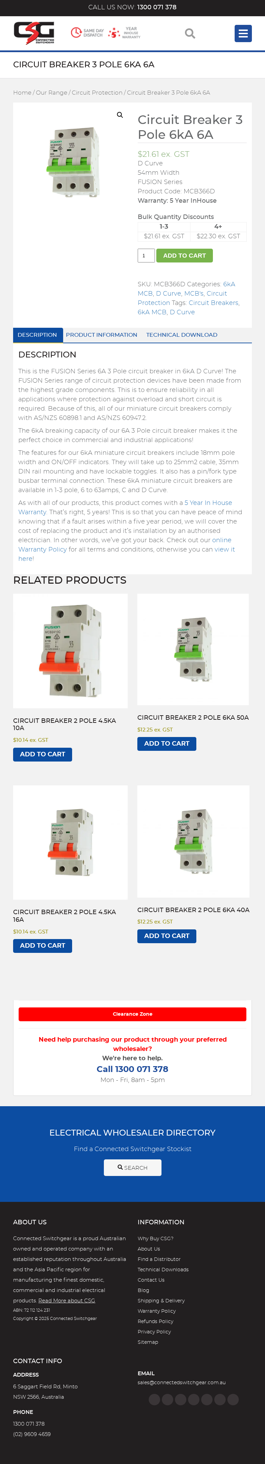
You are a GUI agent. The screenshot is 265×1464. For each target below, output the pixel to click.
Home (22, 93)
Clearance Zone (133, 1014)
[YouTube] (220, 1399)
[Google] (207, 1399)
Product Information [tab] (101, 335)
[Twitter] (180, 1399)
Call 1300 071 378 (132, 1069)
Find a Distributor (159, 1259)
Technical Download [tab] (181, 335)
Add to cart (184, 255)
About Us (149, 1249)
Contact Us (151, 1280)
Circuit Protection (97, 93)
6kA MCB (152, 312)
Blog (143, 1290)
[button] (120, 115)
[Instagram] (167, 1399)
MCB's (194, 294)
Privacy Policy (154, 1332)
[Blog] (233, 1399)
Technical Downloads (163, 1269)
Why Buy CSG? (156, 1238)
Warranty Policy (157, 1311)
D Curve (168, 294)
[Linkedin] (193, 1399)
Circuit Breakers (213, 303)
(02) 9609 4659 (32, 1434)
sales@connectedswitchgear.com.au (182, 1382)
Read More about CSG (66, 1300)
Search (135, 1168)
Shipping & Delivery (161, 1301)
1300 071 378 (29, 1424)
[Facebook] (154, 1399)
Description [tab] (37, 335)
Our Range (51, 93)
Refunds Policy (155, 1321)
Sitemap (148, 1342)
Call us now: (132, 7)
